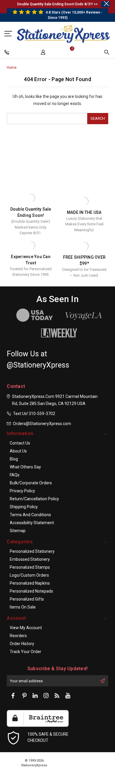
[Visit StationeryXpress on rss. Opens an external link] (56, 695)
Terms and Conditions (30, 514)
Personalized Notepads (31, 591)
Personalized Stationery (32, 551)
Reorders (18, 635)
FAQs (14, 475)
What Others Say (25, 467)
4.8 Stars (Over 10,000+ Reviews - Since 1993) (74, 15)
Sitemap (18, 530)
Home (12, 67)
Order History (22, 643)
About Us (18, 451)
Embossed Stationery (30, 559)
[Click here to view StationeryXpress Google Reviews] (8, 33)
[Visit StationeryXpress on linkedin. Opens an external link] (35, 695)
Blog (14, 459)
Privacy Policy (22, 490)
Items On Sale (23, 607)
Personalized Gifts (27, 599)
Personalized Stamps (30, 567)
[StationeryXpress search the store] (107, 53)
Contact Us (20, 443)
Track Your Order (25, 651)
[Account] (44, 53)
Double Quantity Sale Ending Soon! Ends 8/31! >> (57, 4)
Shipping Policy (24, 506)
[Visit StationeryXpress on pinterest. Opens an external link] (24, 695)
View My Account (26, 627)
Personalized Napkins (30, 583)
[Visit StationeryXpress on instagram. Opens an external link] (46, 695)
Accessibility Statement (32, 522)
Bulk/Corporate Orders (31, 483)
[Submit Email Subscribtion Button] (102, 681)
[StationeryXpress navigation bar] (7, 53)
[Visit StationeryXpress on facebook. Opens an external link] (13, 695)
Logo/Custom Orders (29, 575)
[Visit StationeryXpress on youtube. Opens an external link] (67, 695)
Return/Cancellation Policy (34, 498)
